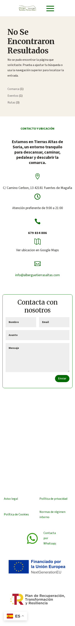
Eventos (13, 96)
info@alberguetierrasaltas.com (37, 275)
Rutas (11, 102)
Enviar (62, 378)
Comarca (13, 89)
